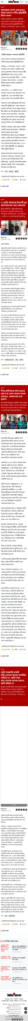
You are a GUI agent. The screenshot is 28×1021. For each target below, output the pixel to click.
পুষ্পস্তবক (11, 171)
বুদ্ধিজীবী (16, 171)
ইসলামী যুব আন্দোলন (9, 360)
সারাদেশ (2, 7)
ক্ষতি (6, 916)
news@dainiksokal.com (14, 1010)
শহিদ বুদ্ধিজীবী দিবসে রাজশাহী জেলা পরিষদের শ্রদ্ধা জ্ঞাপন (19, 979)
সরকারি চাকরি (12, 916)
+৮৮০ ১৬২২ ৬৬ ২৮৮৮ (16, 1012)
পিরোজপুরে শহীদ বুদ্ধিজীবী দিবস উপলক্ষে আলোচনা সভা (19, 969)
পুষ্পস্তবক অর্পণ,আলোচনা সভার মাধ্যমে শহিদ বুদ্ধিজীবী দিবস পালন (13, 12)
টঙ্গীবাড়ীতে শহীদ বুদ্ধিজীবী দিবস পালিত (18, 959)
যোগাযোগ (16, 999)
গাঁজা (17, 360)
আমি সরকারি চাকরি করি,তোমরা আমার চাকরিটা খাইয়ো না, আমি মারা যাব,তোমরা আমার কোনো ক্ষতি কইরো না (13, 678)
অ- (25, 1012)
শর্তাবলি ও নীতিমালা (14, 1001)
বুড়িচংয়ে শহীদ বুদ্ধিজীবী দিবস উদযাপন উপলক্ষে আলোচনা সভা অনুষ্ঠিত (19, 948)
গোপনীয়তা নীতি (5, 1001)
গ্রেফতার (21, 360)
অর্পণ (6, 171)
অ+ (26, 1008)
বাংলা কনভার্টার (23, 1001)
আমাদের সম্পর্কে (9, 999)
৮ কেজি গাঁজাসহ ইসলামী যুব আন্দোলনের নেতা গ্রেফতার (14, 204)
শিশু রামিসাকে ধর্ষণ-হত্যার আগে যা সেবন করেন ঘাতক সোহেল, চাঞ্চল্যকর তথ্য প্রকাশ (13, 395)
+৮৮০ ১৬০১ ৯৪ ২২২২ (16, 1008)
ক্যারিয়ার (21, 999)
